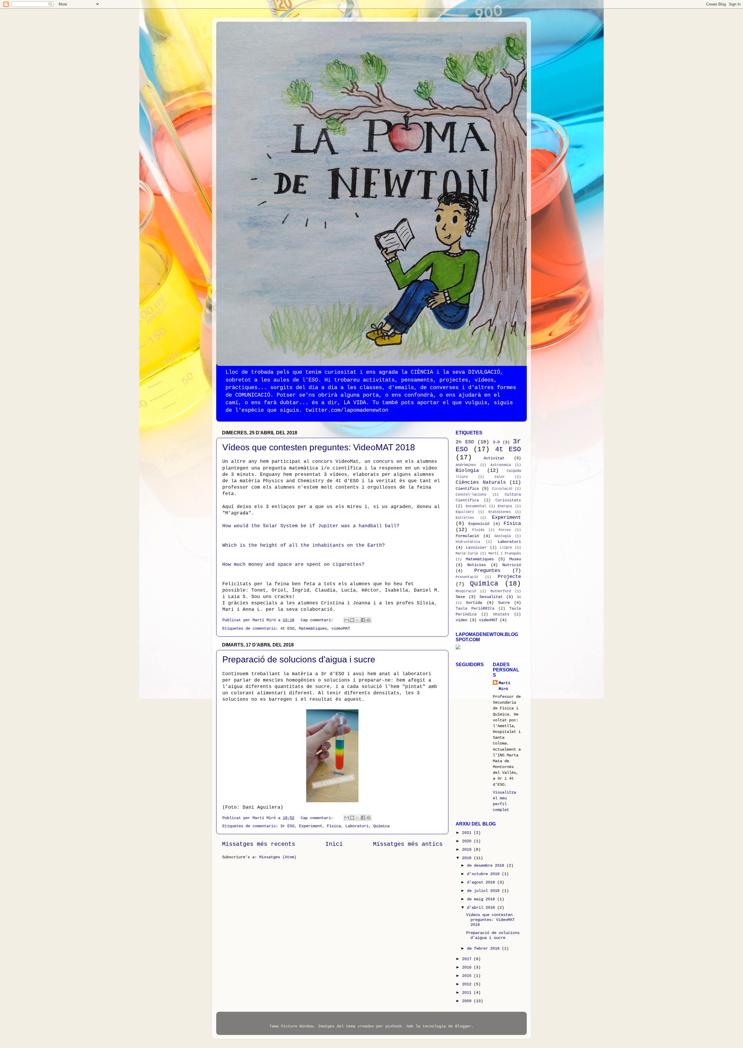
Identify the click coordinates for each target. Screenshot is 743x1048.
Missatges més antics (408, 844)
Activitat (494, 458)
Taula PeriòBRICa (475, 608)
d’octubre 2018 (484, 874)
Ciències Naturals (481, 482)
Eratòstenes (499, 512)
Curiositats (508, 500)
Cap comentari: (318, 620)
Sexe (460, 597)
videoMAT (340, 628)
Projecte (509, 576)
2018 (468, 858)
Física (334, 826)
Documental (476, 506)
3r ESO (287, 826)
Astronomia (500, 465)
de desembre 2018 (486, 865)
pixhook (393, 1026)
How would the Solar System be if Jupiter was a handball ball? (310, 526)
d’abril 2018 (482, 907)
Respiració (466, 591)
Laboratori (357, 826)
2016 (468, 967)
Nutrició (511, 565)
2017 (468, 959)
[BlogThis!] (352, 620)
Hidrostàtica (468, 542)
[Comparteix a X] (357, 620)
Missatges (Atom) (277, 857)
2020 (468, 841)
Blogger (463, 1026)
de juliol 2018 (484, 890)
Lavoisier (476, 547)
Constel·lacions (471, 494)
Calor (500, 477)
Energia (505, 506)
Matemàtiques (313, 628)
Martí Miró (504, 686)
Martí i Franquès (504, 553)
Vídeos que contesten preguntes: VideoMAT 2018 (318, 447)
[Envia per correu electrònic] (346, 620)
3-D (496, 442)
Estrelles (465, 518)
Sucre (504, 602)
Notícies (476, 565)
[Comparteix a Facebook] (363, 620)
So (519, 597)
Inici (334, 844)
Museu (515, 559)
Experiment (310, 826)
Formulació (467, 536)
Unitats (501, 614)
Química (381, 826)
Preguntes (487, 570)
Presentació (467, 577)
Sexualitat (491, 597)
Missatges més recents (258, 844)
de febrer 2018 (484, 948)
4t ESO (287, 628)
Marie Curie (467, 553)
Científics (467, 488)
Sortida (474, 602)
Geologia (503, 536)
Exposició (478, 523)
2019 (468, 849)
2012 (468, 984)
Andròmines (466, 465)
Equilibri (465, 512)
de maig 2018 (482, 899)
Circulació (502, 489)
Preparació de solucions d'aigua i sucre (298, 659)
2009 (468, 1001)
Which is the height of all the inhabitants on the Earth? (303, 545)
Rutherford (500, 591)
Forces (505, 530)
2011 (468, 992)
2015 (468, 975)
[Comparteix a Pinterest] (369, 620)
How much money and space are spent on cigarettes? (293, 564)
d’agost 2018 (482, 882)
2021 (468, 832)
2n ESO (465, 442)
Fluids (478, 530)
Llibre (506, 548)
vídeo (461, 620)
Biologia (467, 470)
